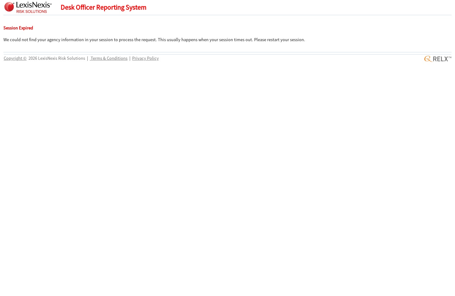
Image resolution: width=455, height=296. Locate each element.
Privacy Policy (145, 58)
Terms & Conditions (109, 58)
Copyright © (15, 58)
